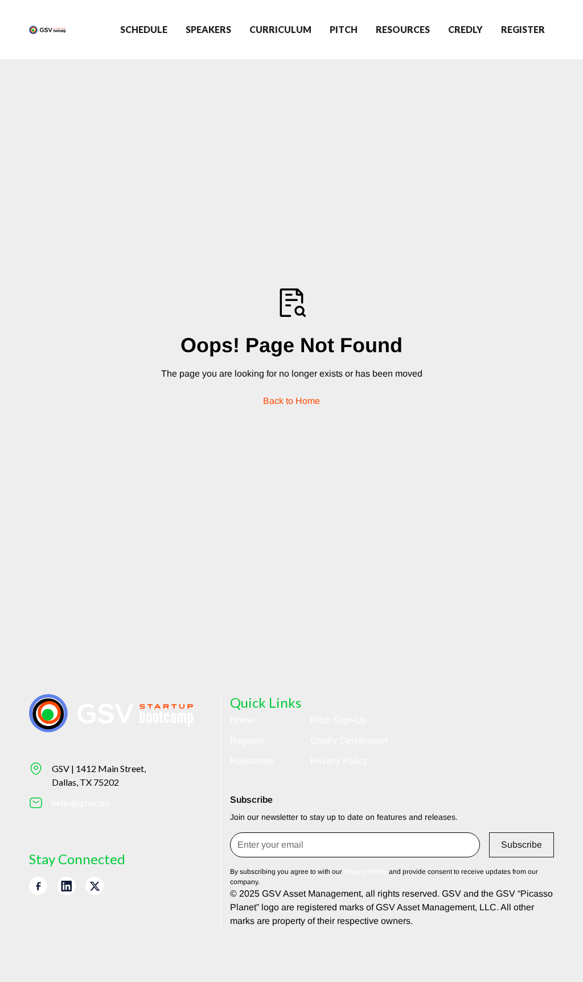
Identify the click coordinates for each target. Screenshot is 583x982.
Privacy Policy (339, 761)
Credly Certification (349, 740)
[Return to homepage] (47, 29)
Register (247, 740)
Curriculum (280, 29)
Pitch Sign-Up (338, 720)
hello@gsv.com (81, 802)
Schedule (143, 29)
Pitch (344, 29)
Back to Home (291, 401)
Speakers (208, 29)
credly (465, 29)
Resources (403, 29)
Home (242, 720)
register (523, 29)
